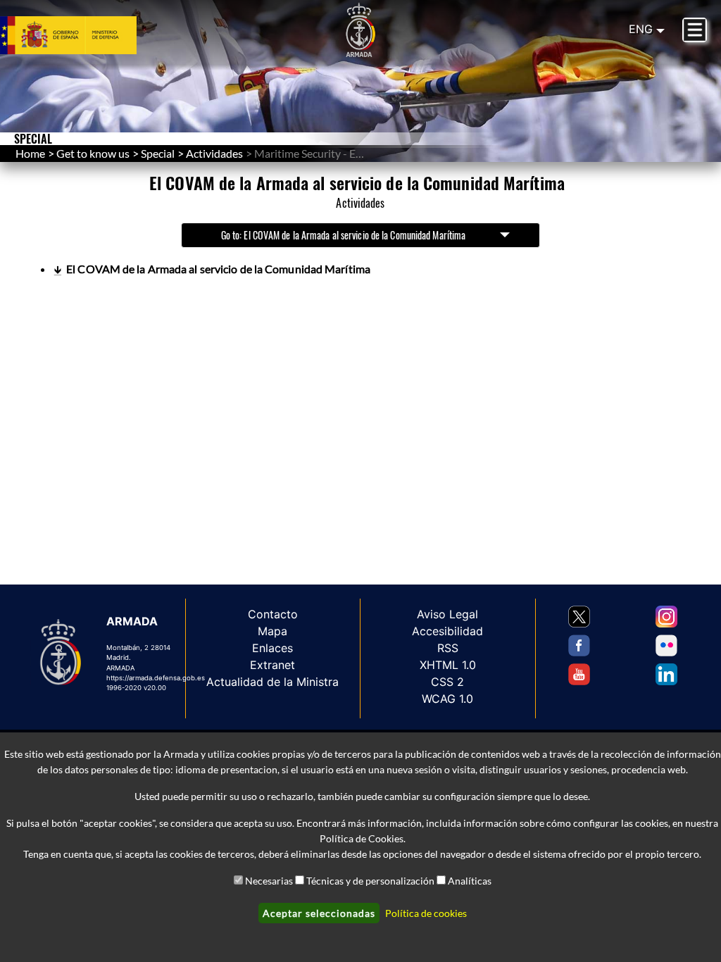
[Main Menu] (694, 30)
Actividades (214, 153)
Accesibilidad (447, 631)
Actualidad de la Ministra (272, 682)
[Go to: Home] (360, 30)
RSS (447, 648)
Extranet (272, 665)
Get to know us (93, 153)
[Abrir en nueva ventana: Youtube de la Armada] (579, 674)
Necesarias (269, 881)
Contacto (273, 614)
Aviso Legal (447, 614)
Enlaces (272, 648)
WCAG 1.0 (447, 699)
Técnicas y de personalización (370, 881)
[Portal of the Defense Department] (85, 35)
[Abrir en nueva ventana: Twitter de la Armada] (579, 616)
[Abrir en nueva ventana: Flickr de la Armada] (666, 645)
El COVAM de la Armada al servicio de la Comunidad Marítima (218, 268)
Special (158, 153)
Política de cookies (426, 913)
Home (30, 153)
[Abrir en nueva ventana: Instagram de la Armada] (666, 616)
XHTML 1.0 (448, 665)
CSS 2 (447, 682)
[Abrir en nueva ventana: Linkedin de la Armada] (666, 674)
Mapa (272, 631)
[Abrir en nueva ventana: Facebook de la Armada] (579, 645)
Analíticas (469, 881)
